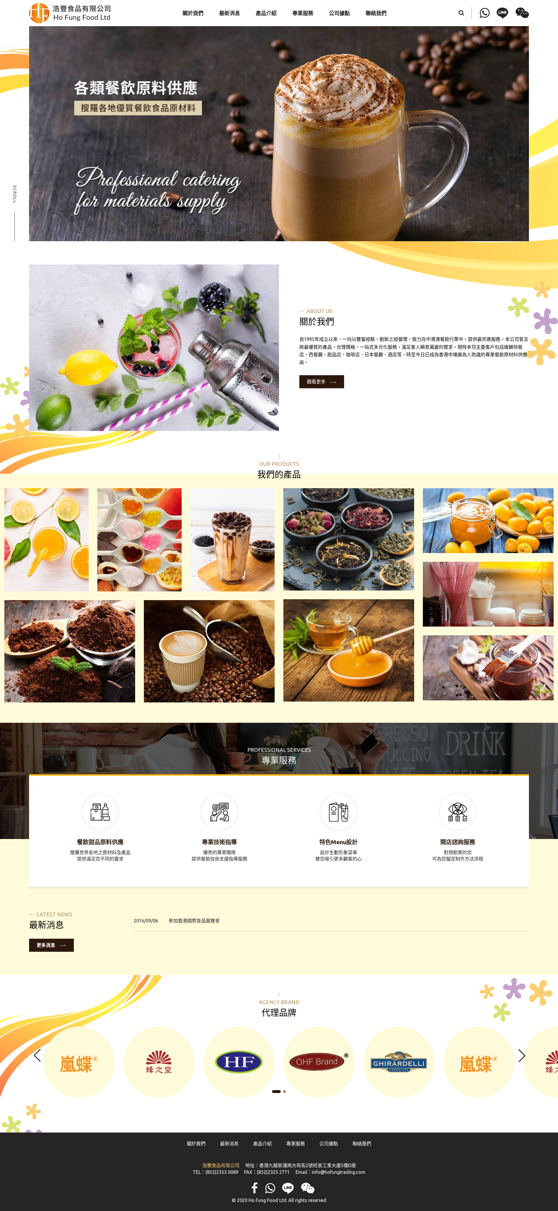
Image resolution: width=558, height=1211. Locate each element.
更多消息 (46, 945)
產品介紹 (262, 1143)
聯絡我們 (362, 1143)
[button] (521, 1055)
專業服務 (295, 1143)
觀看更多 (316, 381)
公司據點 (328, 1143)
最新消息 (229, 1143)
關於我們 (196, 1143)
